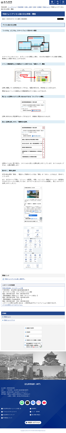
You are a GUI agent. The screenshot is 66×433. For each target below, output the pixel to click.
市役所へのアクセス (34, 422)
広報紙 (39, 7)
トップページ (12, 7)
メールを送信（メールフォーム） (12, 305)
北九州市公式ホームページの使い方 (12, 408)
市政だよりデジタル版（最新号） (15, 279)
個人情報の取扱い (36, 414)
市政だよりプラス (9, 320)
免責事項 (34, 408)
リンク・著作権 (36, 411)
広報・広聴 (28, 7)
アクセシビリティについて (10, 411)
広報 (34, 7)
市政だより (46, 7)
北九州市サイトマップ (8, 414)
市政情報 (20, 7)
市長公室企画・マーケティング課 (12, 288)
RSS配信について (7, 417)
